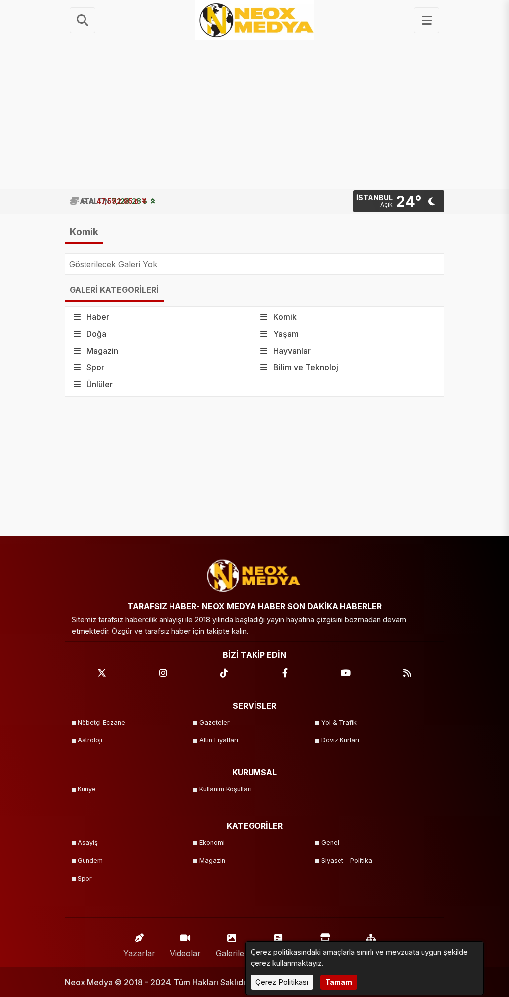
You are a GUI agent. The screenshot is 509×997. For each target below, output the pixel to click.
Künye (87, 789)
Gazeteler (214, 722)
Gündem (90, 860)
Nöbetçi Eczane (101, 722)
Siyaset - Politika (346, 860)
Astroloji (90, 740)
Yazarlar (139, 953)
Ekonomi (212, 842)
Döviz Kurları (340, 740)
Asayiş (88, 842)
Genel (330, 842)
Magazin (212, 860)
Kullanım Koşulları (225, 789)
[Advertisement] (254, 114)
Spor (85, 878)
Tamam (338, 982)
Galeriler (232, 953)
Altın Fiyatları (218, 740)
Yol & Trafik (339, 722)
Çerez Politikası (281, 982)
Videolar (185, 953)
